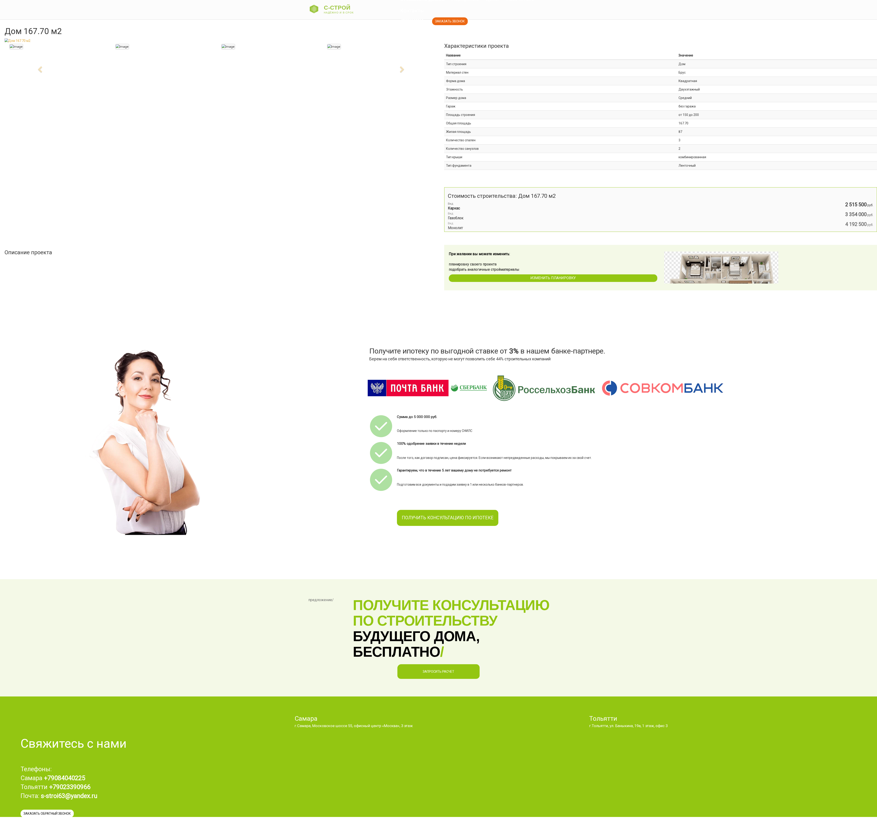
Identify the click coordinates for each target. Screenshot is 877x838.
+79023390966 (411, 21)
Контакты (412, 10)
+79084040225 (64, 778)
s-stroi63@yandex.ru (69, 796)
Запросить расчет (438, 671)
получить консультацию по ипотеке (448, 517)
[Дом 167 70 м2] (122, 46)
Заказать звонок (450, 21)
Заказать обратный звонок (47, 813)
